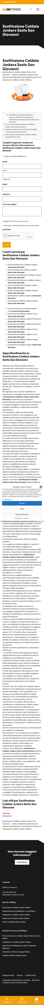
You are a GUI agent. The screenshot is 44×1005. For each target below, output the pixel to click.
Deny (22, 509)
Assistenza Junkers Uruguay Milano (16, 952)
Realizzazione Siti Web (21, 980)
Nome (4, 171)
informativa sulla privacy (19, 221)
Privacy (26, 518)
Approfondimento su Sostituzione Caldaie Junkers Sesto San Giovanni (21, 130)
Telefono (6, 194)
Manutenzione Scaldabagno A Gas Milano (18, 911)
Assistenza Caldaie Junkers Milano (15, 918)
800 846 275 (10, 2)
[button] (41, 487)
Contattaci (22, 862)
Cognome (6, 179)
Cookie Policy (19, 518)
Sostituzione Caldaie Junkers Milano (16, 907)
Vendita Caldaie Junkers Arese (14, 955)
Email (5, 184)
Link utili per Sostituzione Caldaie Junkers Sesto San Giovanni (21, 136)
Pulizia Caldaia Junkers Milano (14, 922)
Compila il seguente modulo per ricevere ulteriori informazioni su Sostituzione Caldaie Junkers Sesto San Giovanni (24, 118)
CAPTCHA (6, 230)
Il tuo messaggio (9, 204)
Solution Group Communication (15, 983)
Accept (22, 503)
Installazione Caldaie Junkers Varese (16, 942)
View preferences (22, 514)
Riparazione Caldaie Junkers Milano (16, 915)
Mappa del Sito (8, 975)
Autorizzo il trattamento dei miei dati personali (21, 225)
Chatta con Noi (18, 895)
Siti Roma (35, 980)
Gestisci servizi (7, 499)
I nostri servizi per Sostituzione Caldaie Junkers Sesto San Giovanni (19, 125)
